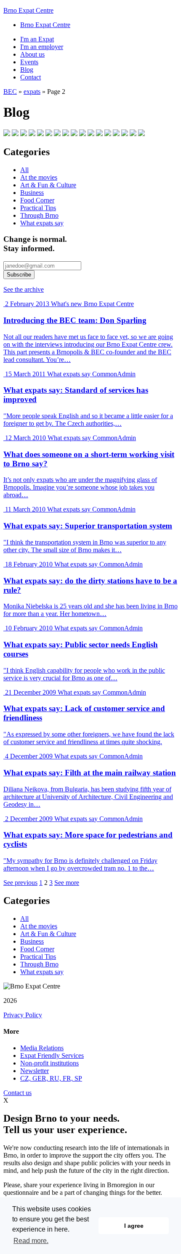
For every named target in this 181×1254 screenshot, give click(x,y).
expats (32, 91)
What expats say (42, 223)
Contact (30, 77)
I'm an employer (41, 46)
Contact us (17, 1092)
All (24, 169)
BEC (10, 91)
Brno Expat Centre (28, 10)
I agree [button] (134, 1225)
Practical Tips (38, 207)
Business (32, 192)
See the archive (23, 289)
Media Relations (42, 1047)
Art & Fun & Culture (48, 185)
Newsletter (34, 1070)
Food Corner (37, 200)
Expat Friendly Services (52, 1055)
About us (32, 54)
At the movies (38, 177)
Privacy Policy (22, 1015)
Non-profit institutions (49, 1063)
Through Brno (39, 215)
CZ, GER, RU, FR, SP (51, 1078)
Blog (26, 69)
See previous (20, 882)
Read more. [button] (30, 1240)
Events (29, 62)
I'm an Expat (37, 39)
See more (66, 882)
